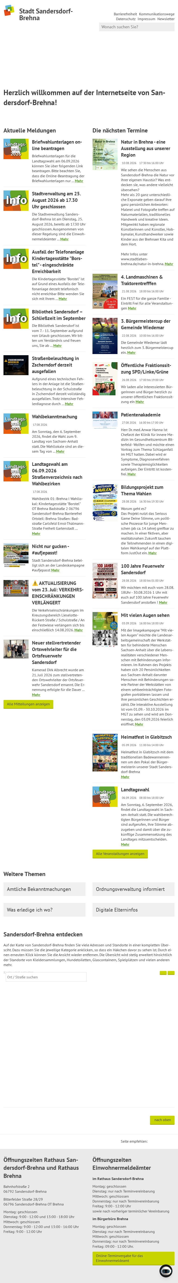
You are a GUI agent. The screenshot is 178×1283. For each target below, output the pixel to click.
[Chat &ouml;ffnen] (165, 1270)
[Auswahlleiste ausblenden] (163, 973)
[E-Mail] (163, 1141)
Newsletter (166, 18)
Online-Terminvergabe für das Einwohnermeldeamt (119, 1258)
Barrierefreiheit (125, 14)
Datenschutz (126, 18)
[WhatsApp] (169, 1141)
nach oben (162, 1119)
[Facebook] (158, 1141)
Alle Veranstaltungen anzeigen (120, 853)
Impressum (146, 18)
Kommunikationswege (157, 14)
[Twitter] (152, 1141)
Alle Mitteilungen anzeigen (28, 704)
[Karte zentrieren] (171, 973)
